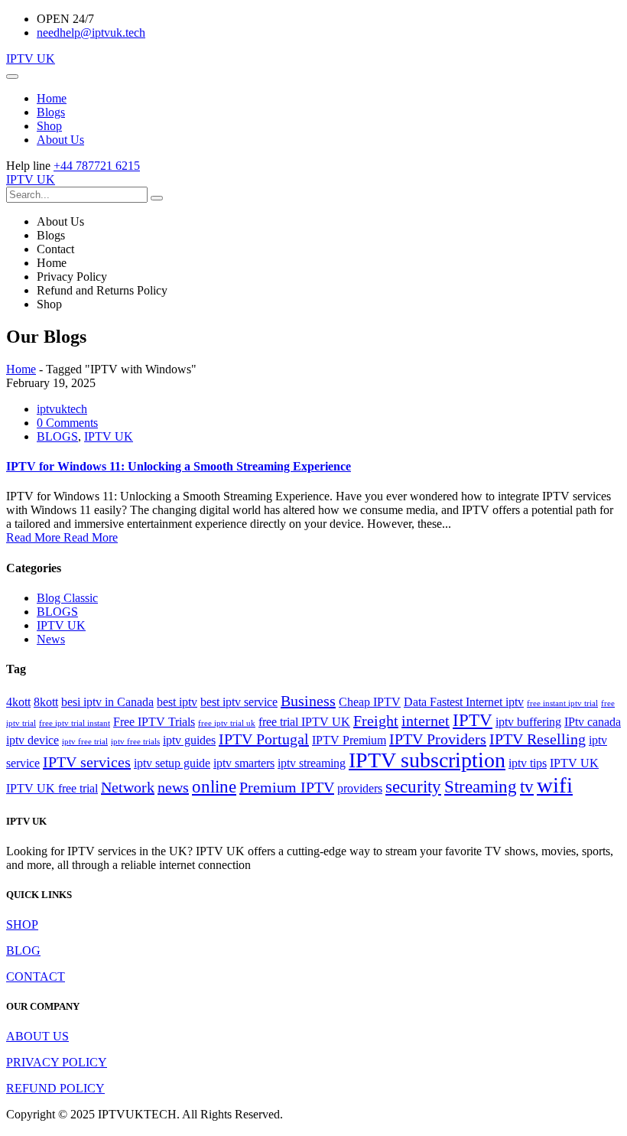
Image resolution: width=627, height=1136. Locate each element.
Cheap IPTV (370, 702)
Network (127, 787)
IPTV (472, 720)
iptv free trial (85, 741)
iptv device (32, 740)
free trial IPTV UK (304, 722)
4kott (18, 702)
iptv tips (527, 763)
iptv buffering (528, 722)
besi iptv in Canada (107, 702)
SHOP (22, 924)
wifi (555, 785)
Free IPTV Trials (154, 722)
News (51, 639)
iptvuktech (62, 408)
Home (21, 369)
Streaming (480, 786)
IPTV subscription (427, 760)
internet (425, 720)
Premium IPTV (286, 787)
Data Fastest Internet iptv (464, 702)
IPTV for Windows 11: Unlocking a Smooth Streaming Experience (178, 466)
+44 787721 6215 (97, 165)
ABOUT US (37, 1036)
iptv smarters (244, 763)
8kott (46, 702)
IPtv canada (592, 722)
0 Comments (67, 422)
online (214, 786)
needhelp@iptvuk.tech (91, 32)
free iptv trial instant (74, 723)
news (173, 787)
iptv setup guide (172, 763)
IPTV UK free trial (52, 789)
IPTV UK (30, 58)
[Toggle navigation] (12, 76)
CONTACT (35, 976)
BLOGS (57, 436)
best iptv (177, 702)
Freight (375, 720)
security (413, 786)
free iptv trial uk (226, 723)
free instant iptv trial (562, 703)
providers (359, 789)
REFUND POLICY (55, 1088)
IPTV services (87, 762)
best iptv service (239, 702)
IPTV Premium (349, 740)
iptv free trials (135, 741)
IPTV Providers (437, 739)
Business (308, 700)
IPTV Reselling (537, 739)
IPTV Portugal (264, 739)
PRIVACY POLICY (56, 1062)
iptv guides (189, 740)
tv (527, 786)
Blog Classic (67, 597)
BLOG (23, 950)
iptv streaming (312, 763)
